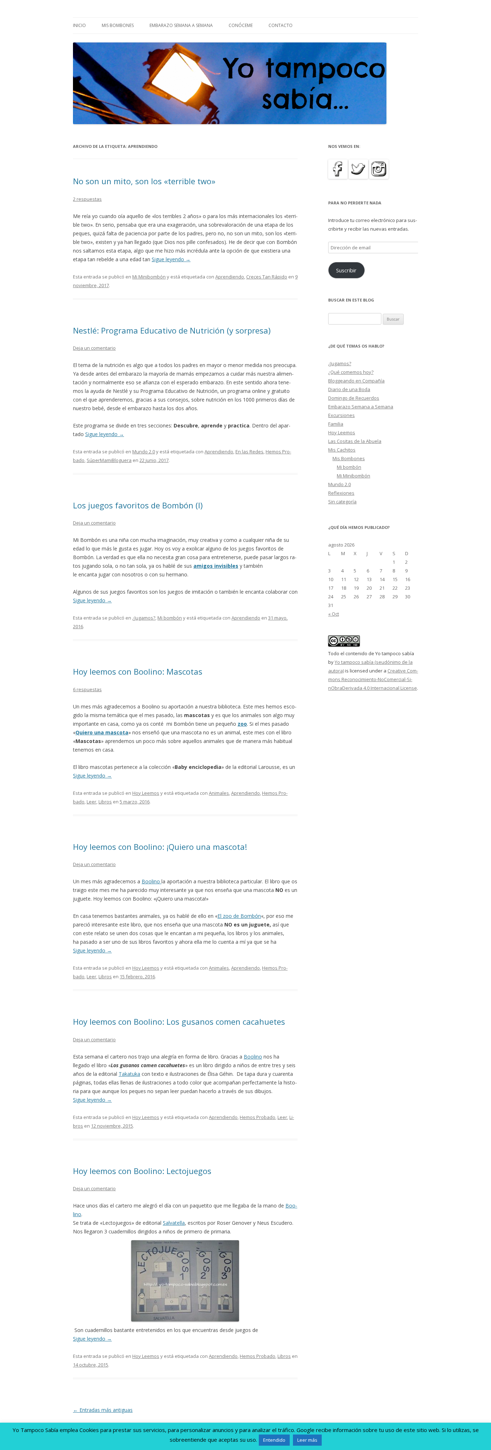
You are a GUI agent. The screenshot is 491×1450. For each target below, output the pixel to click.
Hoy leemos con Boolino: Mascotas (137, 671)
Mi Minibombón (149, 276)
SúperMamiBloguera (109, 460)
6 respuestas (87, 689)
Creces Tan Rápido (266, 276)
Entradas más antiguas (103, 1409)
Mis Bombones (118, 25)
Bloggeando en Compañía (356, 380)
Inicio (79, 25)
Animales (219, 793)
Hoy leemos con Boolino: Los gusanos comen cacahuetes (179, 1021)
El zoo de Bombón (239, 915)
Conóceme (241, 25)
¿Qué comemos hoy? (350, 372)
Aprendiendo (229, 276)
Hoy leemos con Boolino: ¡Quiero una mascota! (160, 846)
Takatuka (129, 1073)
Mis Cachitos (341, 450)
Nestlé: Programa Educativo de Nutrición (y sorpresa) (172, 330)
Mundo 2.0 (143, 451)
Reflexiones (341, 493)
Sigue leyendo (171, 259)
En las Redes (249, 451)
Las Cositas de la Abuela (354, 441)
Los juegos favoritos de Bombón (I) (138, 505)
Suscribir (346, 270)
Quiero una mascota (101, 732)
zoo (242, 723)
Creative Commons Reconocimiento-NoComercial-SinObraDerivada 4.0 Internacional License (373, 679)
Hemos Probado (257, 1117)
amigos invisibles (215, 565)
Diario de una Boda (349, 389)
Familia (335, 424)
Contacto (281, 25)
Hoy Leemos (145, 793)
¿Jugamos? (143, 618)
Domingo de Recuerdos (353, 398)
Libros (105, 801)
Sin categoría (342, 501)
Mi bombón (169, 618)
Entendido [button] (274, 1440)
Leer (91, 801)
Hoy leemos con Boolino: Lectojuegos (142, 1170)
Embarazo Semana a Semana (181, 25)
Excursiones (341, 415)
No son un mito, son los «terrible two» (144, 181)
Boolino (151, 881)
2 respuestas (87, 199)
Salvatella (174, 1222)
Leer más (307, 1440)
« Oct (333, 614)
